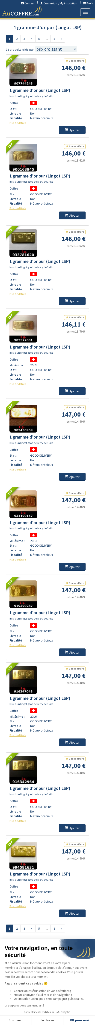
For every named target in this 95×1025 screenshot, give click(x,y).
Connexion (50, 3)
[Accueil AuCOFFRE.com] (22, 11)
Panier (90, 3)
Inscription (70, 3)
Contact (29, 3)
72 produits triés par (20, 49)
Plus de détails (17, 123)
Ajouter (74, 130)
